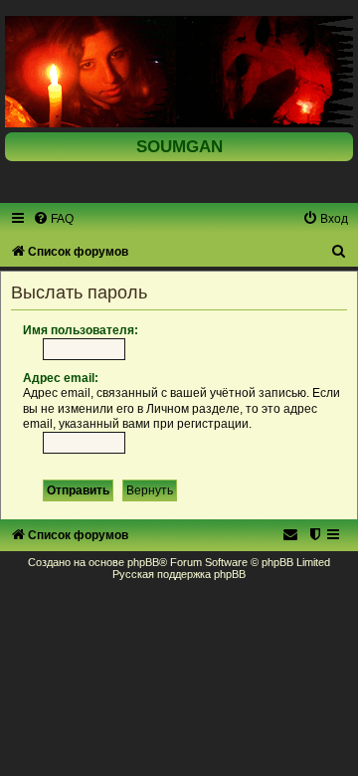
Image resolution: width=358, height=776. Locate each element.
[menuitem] (53, 219)
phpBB (143, 562)
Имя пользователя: (80, 330)
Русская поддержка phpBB (179, 574)
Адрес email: (60, 378)
